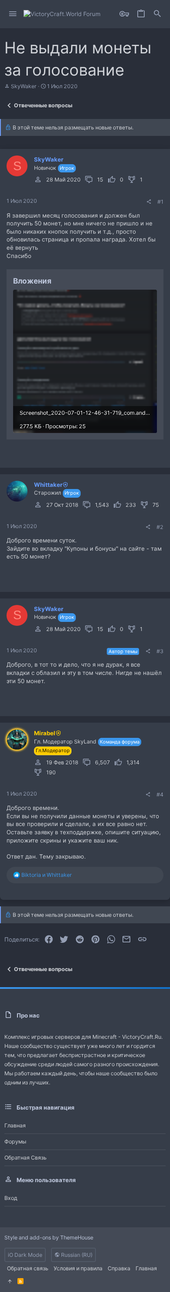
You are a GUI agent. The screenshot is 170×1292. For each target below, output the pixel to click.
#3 (159, 651)
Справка (119, 1268)
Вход (10, 1198)
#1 (160, 201)
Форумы (15, 1141)
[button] (12, 14)
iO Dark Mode (25, 1255)
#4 (159, 794)
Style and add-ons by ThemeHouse (48, 1237)
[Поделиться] (148, 202)
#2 (159, 527)
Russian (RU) (76, 1255)
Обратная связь (25, 1157)
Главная (15, 1125)
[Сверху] (9, 1281)
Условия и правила (78, 1268)
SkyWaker (24, 86)
